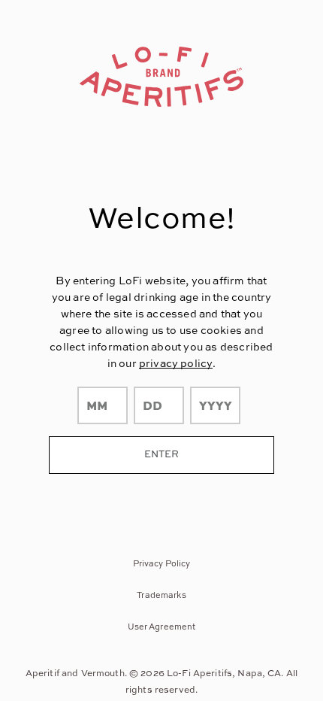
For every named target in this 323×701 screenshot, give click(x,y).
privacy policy (176, 363)
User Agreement (162, 626)
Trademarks (161, 594)
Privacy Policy (162, 563)
